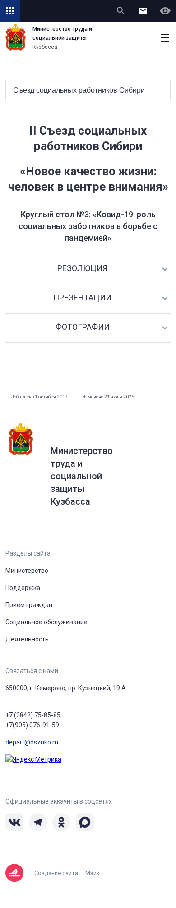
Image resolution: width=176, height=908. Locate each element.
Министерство (26, 570)
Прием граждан (28, 604)
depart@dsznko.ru (31, 742)
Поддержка (22, 587)
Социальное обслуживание (46, 622)
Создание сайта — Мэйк (67, 873)
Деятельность (27, 639)
